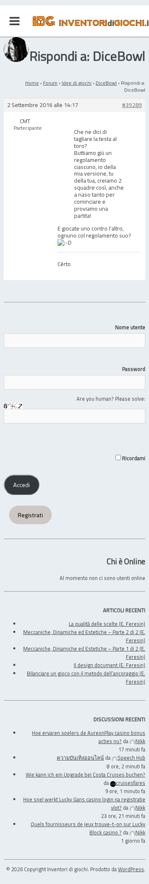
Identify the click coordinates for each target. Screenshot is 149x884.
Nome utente (130, 327)
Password (133, 369)
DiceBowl (106, 83)
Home (32, 83)
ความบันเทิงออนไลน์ (80, 757)
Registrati (30, 515)
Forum (50, 83)
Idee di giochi (76, 83)
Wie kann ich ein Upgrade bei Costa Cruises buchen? (85, 774)
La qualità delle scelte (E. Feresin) (107, 624)
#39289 (132, 105)
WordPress (131, 869)
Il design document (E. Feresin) (109, 665)
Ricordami (133, 458)
